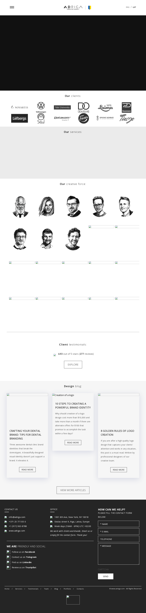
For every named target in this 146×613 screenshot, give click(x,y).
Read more (27, 469)
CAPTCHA (103, 569)
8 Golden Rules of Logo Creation (117, 432)
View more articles (73, 490)
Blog (56, 589)
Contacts (80, 589)
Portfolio (67, 589)
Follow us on (23, 552)
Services (18, 589)
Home (7, 589)
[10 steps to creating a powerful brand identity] (73, 395)
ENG (127, 7)
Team (46, 589)
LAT (134, 7)
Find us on (22, 562)
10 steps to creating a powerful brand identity (73, 405)
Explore (73, 364)
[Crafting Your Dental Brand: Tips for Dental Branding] (27, 408)
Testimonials (33, 589)
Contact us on (24, 557)
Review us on (24, 567)
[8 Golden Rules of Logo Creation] (118, 408)
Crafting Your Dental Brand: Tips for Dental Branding (25, 434)
